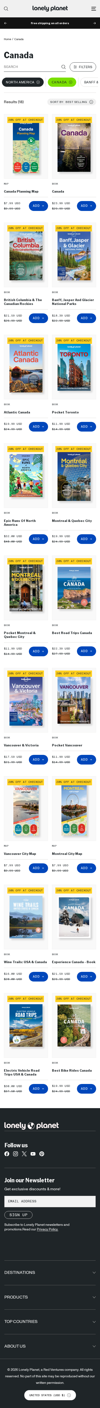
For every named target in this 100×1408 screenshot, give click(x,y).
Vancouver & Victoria (21, 745)
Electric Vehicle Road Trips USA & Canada (22, 1072)
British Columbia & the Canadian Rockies (23, 301)
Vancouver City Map (20, 853)
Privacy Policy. (47, 1229)
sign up (18, 1215)
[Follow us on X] (24, 1155)
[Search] (6, 8)
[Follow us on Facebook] (6, 1155)
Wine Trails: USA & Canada (25, 962)
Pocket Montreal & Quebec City (20, 634)
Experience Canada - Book (73, 962)
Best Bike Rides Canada (72, 1070)
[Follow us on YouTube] (33, 1155)
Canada (58, 191)
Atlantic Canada (17, 412)
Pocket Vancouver (67, 745)
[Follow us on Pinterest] (41, 1155)
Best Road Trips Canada (72, 633)
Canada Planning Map (21, 191)
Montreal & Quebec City (72, 521)
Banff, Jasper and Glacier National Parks (73, 301)
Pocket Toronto (65, 412)
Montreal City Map (67, 853)
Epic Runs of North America (20, 522)
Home (7, 39)
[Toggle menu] (93, 8)
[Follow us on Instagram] (15, 1155)
